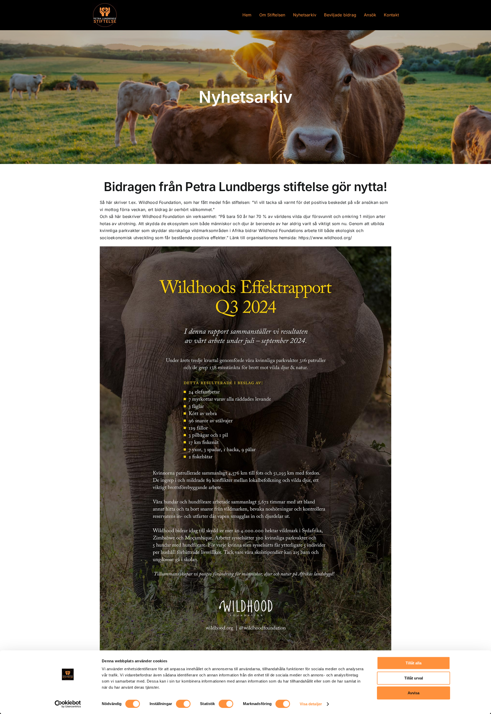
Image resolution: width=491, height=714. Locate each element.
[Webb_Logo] (105, 4)
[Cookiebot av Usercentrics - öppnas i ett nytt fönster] (68, 704)
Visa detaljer (311, 704)
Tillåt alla (413, 663)
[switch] (183, 704)
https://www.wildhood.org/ (325, 237)
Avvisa (413, 693)
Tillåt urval (413, 678)
